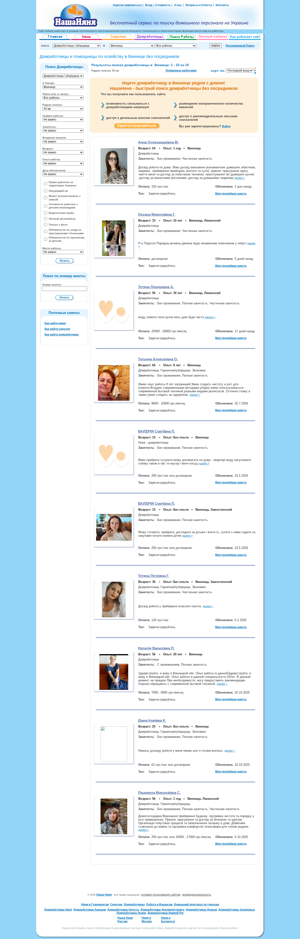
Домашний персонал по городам (196, 904)
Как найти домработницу (62, 334)
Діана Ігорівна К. (152, 720)
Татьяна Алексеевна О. (158, 359)
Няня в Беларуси (168, 919)
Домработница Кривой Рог (165, 913)
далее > (239, 178)
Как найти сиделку (57, 329)
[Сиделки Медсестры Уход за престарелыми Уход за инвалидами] (118, 40)
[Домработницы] (149, 40)
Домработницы (134, 904)
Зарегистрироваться (127, 5)
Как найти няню (55, 323)
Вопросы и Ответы (199, 5)
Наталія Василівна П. (156, 648)
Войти (226, 126)
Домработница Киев (58, 909)
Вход (148, 5)
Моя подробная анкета (231, 193)
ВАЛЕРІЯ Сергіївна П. (156, 431)
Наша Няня (104, 894)
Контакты (222, 5)
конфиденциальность (196, 894)
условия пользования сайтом (160, 894)
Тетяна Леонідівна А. (156, 287)
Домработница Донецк (201, 909)
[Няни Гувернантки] (86, 40)
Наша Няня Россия (125, 919)
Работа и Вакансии (159, 904)
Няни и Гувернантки (95, 904)
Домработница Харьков (89, 909)
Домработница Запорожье (236, 909)
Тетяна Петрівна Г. (153, 576)
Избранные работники (181, 70)
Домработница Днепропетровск (162, 909)
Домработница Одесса (123, 909)
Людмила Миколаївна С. (159, 793)
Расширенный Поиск (240, 45)
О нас (178, 5)
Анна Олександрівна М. (158, 142)
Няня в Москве (147, 919)
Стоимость (162, 5)
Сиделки (116, 904)
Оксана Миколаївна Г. (156, 214)
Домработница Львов (131, 913)
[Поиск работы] (181, 40)
